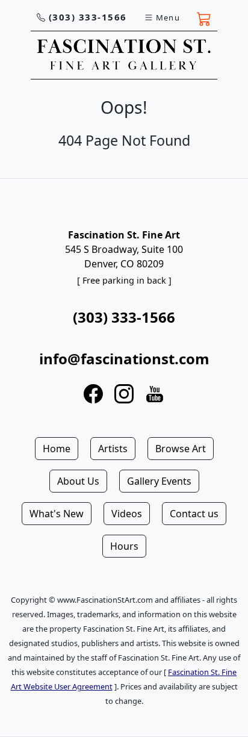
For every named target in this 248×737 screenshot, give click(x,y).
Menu (168, 17)
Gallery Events (159, 481)
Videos (126, 513)
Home (56, 448)
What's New (56, 513)
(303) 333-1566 (88, 17)
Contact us (194, 513)
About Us (78, 481)
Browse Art (180, 448)
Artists (113, 448)
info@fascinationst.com (124, 358)
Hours (124, 546)
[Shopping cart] (204, 17)
